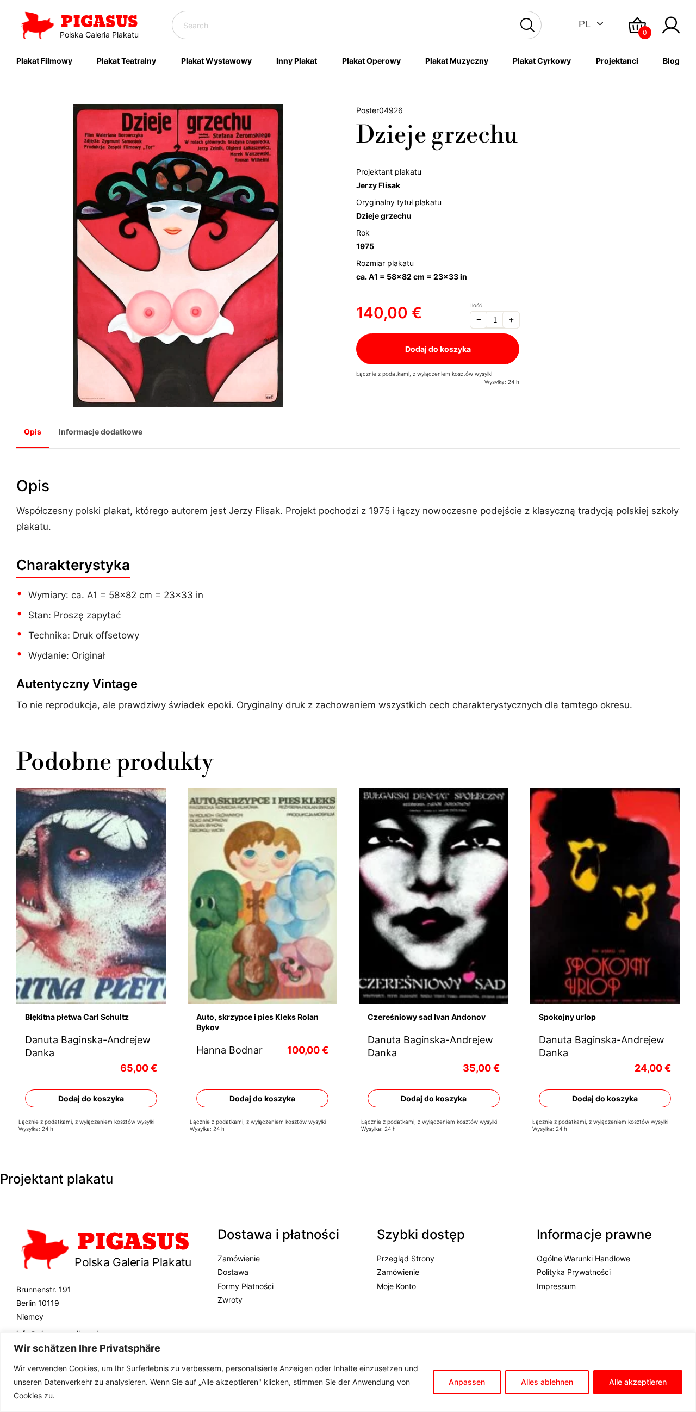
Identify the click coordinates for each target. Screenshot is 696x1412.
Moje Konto (396, 1286)
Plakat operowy (371, 60)
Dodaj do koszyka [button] (91, 1098)
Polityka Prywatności (574, 1272)
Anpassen (467, 1381)
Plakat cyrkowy (542, 60)
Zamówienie (238, 1259)
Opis (32, 431)
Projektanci (617, 60)
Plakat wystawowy (216, 60)
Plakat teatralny (126, 60)
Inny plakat (296, 60)
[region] (348, 1372)
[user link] (671, 25)
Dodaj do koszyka (438, 349)
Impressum (556, 1286)
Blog (671, 60)
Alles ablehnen (547, 1381)
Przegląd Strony (405, 1259)
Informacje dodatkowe (100, 431)
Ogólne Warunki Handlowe (583, 1259)
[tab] (32, 433)
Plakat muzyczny (456, 60)
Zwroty (230, 1299)
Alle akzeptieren (638, 1381)
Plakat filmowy (44, 60)
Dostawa (232, 1272)
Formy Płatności (245, 1286)
